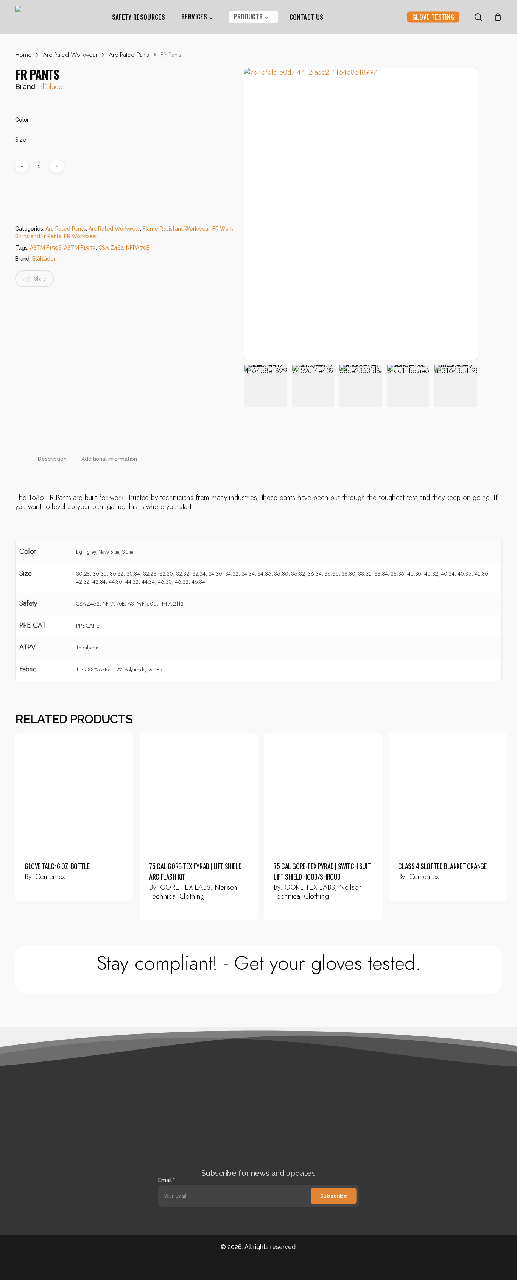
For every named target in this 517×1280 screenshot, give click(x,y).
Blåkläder (52, 86)
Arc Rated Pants (129, 54)
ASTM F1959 (80, 248)
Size (20, 140)
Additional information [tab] (109, 459)
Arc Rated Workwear (70, 54)
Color (22, 120)
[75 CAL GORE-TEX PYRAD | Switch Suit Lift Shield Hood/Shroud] (323, 792)
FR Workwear (80, 236)
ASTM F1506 (46, 248)
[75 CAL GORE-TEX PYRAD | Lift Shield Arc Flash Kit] (199, 792)
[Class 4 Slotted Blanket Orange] (448, 792)
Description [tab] (52, 459)
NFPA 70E (137, 248)
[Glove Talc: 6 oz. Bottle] (74, 792)
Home (23, 54)
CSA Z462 (111, 248)
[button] (259, 963)
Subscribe (333, 1196)
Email (166, 1180)
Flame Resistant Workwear (176, 229)
